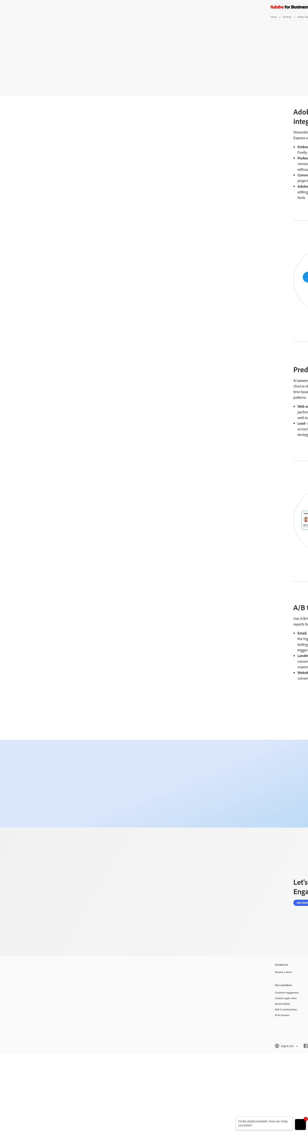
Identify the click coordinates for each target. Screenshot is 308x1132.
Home (274, 16)
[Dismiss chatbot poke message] (233, 1119)
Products (287, 16)
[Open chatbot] (300, 1124)
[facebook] (306, 1046)
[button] (286, 1046)
